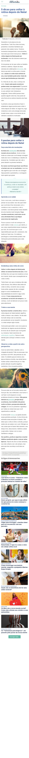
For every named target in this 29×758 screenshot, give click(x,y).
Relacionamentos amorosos (9, 520)
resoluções (12, 150)
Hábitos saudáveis (6, 563)
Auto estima (4, 498)
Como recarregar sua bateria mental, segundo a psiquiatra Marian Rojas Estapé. (14, 567)
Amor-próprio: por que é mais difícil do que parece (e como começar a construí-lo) (14, 502)
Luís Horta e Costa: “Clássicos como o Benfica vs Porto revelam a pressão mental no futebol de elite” (14, 479)
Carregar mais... (14, 637)
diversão (20, 69)
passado (11, 399)
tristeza (13, 415)
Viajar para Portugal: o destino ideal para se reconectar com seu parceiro (14, 524)
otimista (16, 225)
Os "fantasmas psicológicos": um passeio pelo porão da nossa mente (14, 631)
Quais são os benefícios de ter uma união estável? (14, 589)
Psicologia (3, 5)
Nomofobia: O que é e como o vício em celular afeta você (14, 546)
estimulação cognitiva (8, 335)
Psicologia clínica (6, 543)
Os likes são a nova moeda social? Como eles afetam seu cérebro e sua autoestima (14, 610)
